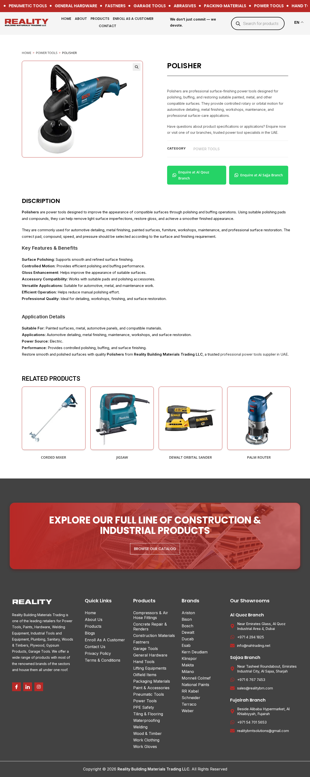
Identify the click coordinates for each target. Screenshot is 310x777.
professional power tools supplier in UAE (254, 354)
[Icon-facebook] (16, 686)
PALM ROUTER (259, 457)
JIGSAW (122, 457)
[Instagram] (38, 686)
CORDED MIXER (53, 457)
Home (66, 18)
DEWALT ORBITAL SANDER (190, 457)
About (81, 18)
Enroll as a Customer (133, 18)
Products (100, 18)
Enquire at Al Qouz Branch (193, 175)
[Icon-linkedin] (27, 686)
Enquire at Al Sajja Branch (261, 175)
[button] (136, 67)
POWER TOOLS (46, 53)
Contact (107, 25)
